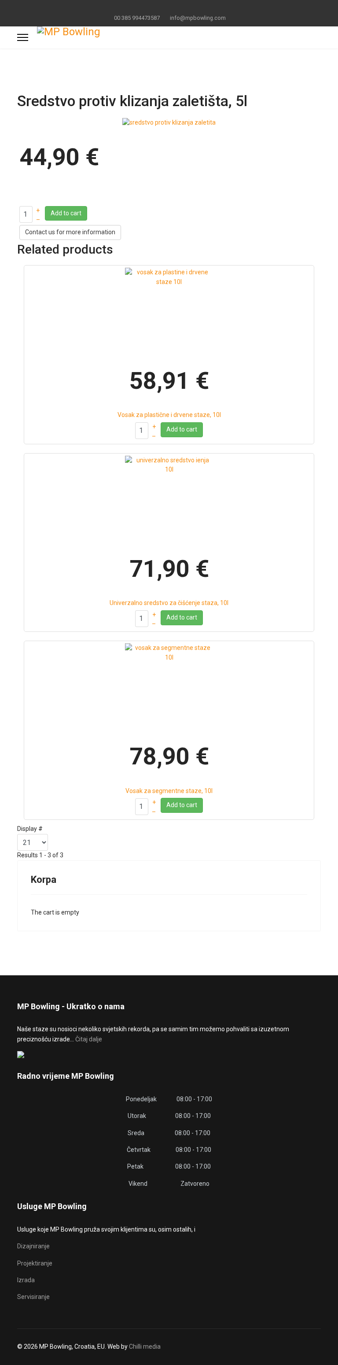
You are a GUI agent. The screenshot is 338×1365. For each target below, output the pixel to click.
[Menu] (22, 37)
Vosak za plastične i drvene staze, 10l (169, 414)
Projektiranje (34, 1263)
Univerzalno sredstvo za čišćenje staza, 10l (169, 602)
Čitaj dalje (88, 1039)
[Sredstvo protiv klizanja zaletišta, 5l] (169, 122)
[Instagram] (182, 7)
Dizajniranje (33, 1246)
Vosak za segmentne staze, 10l (169, 790)
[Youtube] (169, 7)
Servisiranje (33, 1296)
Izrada (26, 1280)
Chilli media (145, 1346)
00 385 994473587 (137, 18)
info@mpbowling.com (198, 18)
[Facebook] (155, 7)
